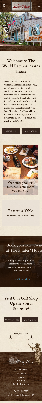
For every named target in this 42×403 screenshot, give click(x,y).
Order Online (30, 319)
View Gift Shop (12, 319)
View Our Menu (20, 191)
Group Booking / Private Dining (20, 215)
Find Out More (21, 279)
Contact (21, 380)
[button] (39, 6)
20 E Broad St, (22, 394)
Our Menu (21, 373)
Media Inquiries (21, 384)
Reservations (21, 369)
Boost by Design (35, 401)
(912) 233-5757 (22, 390)
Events (21, 377)
